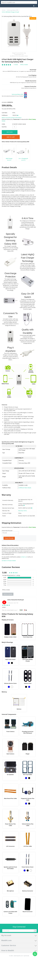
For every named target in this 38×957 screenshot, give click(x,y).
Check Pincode (9, 538)
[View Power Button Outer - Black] (28, 870)
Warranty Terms (22, 510)
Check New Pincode (7, 530)
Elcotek (27, 955)
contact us (24, 557)
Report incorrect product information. (12, 117)
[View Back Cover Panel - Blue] (9, 663)
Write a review (24, 64)
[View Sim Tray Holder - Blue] (26, 778)
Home (3, 10)
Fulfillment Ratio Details (25, 488)
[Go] (35, 930)
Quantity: (4, 127)
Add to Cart (11, 137)
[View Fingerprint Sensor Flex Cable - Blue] (26, 804)
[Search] (36, 2)
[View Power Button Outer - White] (31, 870)
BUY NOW (10, 132)
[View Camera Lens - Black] (26, 687)
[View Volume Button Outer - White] (12, 687)
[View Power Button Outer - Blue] (25, 870)
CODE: (3, 124)
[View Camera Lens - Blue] (29, 687)
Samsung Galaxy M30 (12, 10)
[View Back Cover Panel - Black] (12, 663)
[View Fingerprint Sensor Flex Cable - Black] (29, 804)
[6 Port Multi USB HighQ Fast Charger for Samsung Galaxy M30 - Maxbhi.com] (19, 34)
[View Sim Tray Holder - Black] (29, 778)
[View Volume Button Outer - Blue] (9, 687)
